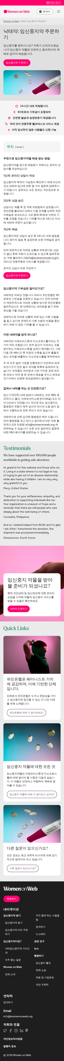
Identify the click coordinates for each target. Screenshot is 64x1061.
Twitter (5, 1030)
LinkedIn (21, 1030)
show (19, 147)
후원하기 (11, 898)
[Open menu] (58, 11)
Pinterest (26, 1030)
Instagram (16, 1030)
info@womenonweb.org (41, 258)
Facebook (10, 1030)
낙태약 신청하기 (18, 608)
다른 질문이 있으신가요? (23, 868)
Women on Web (11, 21)
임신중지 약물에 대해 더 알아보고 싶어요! (32, 794)
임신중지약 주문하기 (17, 62)
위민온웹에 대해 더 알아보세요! (26, 712)
